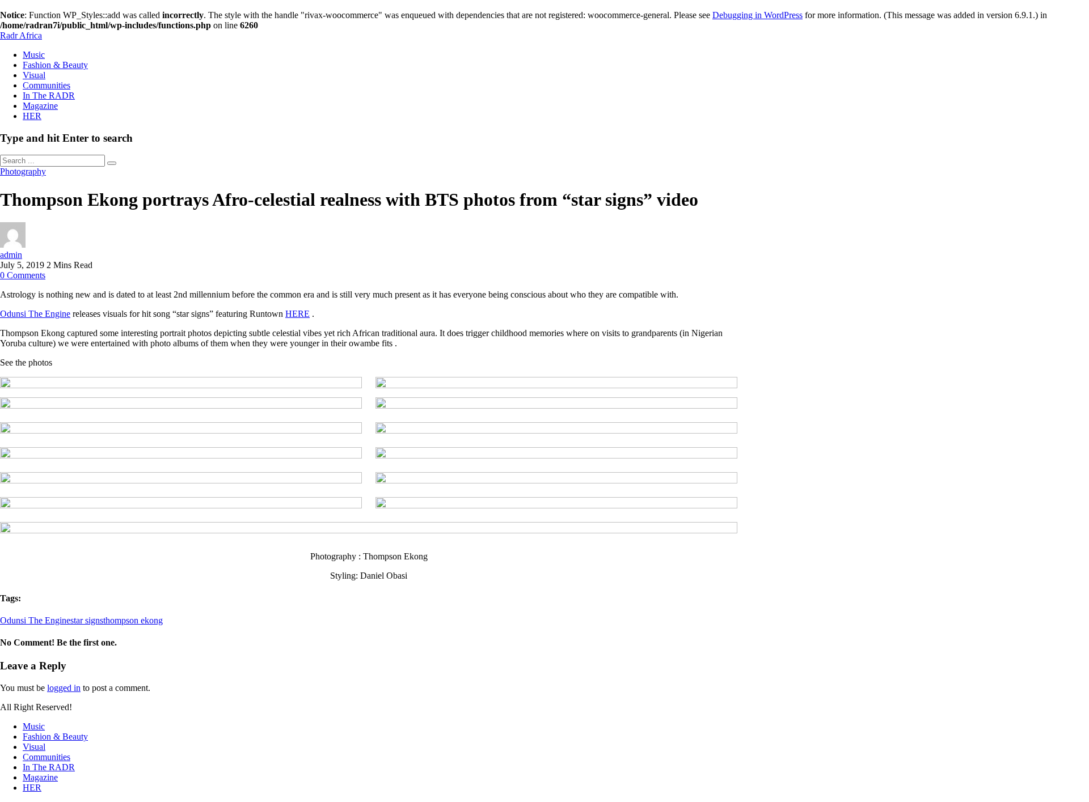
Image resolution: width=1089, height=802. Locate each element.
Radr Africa (21, 35)
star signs (86, 620)
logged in (64, 688)
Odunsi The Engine (35, 314)
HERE (297, 314)
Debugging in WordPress (757, 15)
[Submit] (111, 163)
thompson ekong (133, 620)
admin (11, 255)
